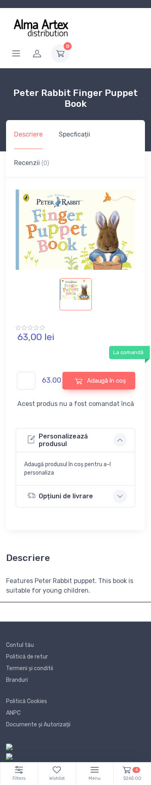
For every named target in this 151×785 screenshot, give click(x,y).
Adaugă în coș (105, 380)
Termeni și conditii (29, 668)
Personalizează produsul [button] (63, 440)
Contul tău (20, 645)
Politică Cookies (26, 701)
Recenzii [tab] (31, 163)
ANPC (13, 713)
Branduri (17, 680)
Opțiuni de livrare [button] (66, 496)
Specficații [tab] (74, 134)
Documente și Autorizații (38, 724)
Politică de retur (27, 656)
